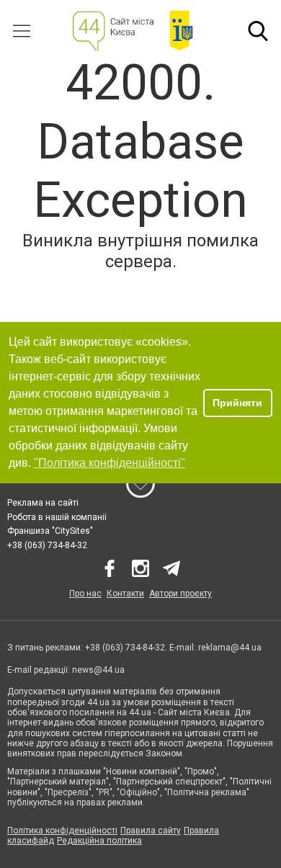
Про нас (85, 594)
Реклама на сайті (43, 503)
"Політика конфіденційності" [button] (109, 463)
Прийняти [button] (237, 402)
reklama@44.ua (230, 648)
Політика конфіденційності (62, 831)
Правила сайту (150, 831)
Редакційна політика (99, 841)
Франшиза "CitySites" (50, 531)
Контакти (125, 594)
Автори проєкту (180, 594)
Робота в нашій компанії (57, 517)
